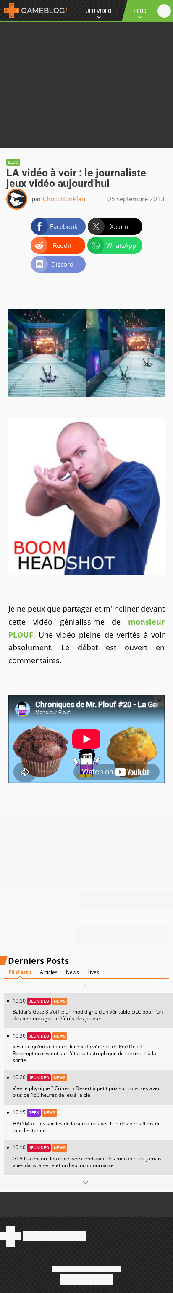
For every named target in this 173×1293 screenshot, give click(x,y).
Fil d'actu (19, 972)
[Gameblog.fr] (33, 10)
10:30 (84, 1048)
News (72, 972)
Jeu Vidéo (98, 11)
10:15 (87, 1121)
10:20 (86, 1086)
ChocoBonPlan (64, 198)
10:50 (88, 1009)
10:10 (87, 1156)
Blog (13, 162)
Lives (93, 972)
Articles (49, 972)
